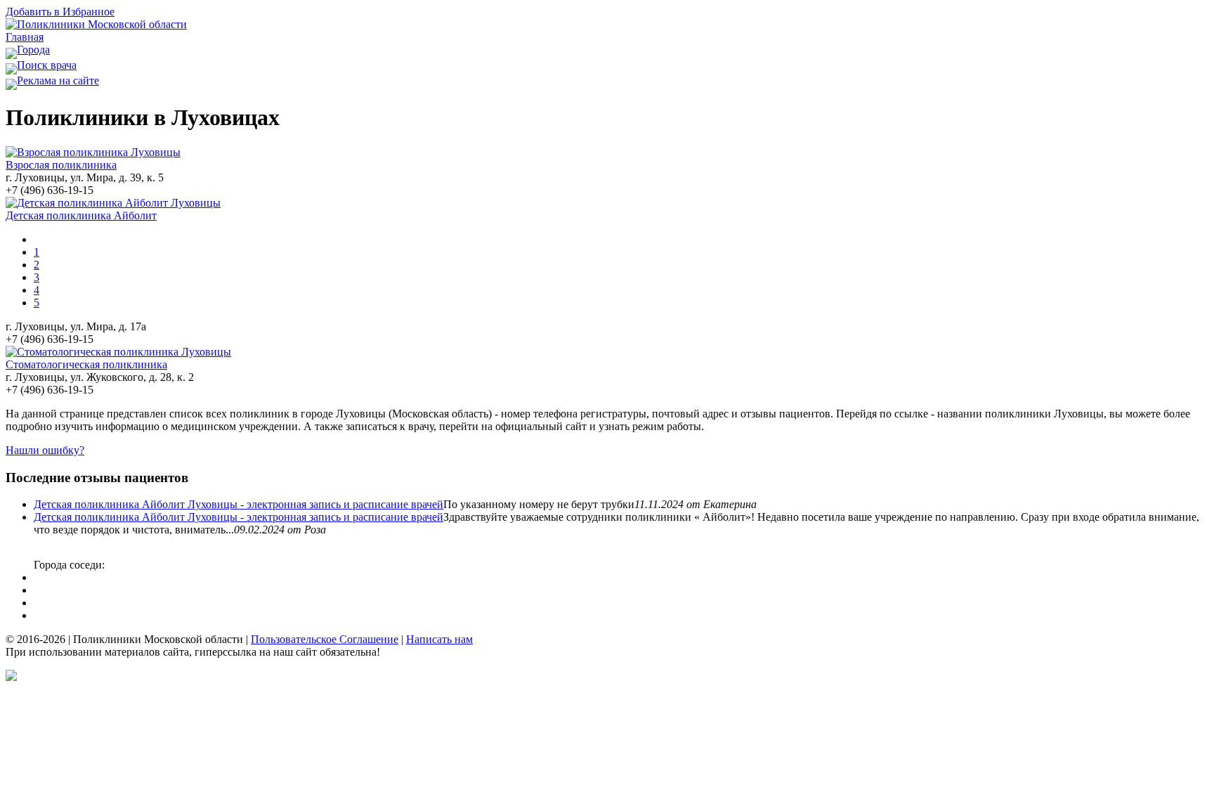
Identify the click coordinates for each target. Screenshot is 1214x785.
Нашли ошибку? (45, 450)
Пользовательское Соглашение (324, 639)
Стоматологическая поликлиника (86, 364)
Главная (25, 37)
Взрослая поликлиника (61, 165)
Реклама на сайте (58, 80)
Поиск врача (47, 65)
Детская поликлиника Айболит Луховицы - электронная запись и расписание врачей (238, 504)
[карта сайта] (11, 677)
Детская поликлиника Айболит (81, 215)
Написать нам (439, 639)
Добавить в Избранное (60, 12)
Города (33, 50)
